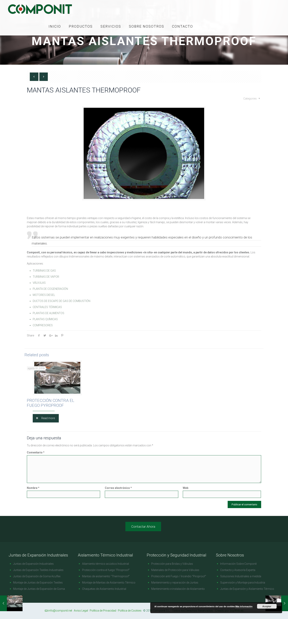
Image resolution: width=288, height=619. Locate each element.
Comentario (35, 452)
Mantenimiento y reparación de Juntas (174, 582)
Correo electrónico (118, 487)
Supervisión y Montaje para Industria (242, 582)
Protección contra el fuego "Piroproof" (106, 570)
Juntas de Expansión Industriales (33, 563)
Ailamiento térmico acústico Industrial (105, 563)
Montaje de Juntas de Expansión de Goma (39, 588)
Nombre (33, 487)
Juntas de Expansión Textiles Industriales (38, 570)
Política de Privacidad (103, 610)
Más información (244, 606)
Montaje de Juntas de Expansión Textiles (38, 582)
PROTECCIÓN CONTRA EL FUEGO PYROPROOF (50, 403)
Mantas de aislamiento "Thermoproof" (106, 576)
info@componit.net (60, 610)
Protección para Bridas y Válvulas (172, 563)
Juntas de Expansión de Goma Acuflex (37, 576)
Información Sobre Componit (238, 563)
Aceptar (266, 606)
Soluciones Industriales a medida (240, 576)
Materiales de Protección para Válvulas (175, 570)
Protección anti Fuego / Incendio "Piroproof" (178, 576)
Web (185, 487)
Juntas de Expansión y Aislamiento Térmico (247, 588)
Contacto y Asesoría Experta (237, 570)
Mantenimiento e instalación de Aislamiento (178, 588)
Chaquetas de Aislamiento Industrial (104, 588)
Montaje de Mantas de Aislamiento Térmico (108, 582)
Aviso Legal (81, 610)
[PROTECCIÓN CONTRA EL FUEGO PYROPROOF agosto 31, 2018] (11, 603)
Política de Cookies (129, 610)
